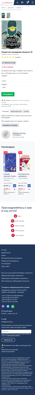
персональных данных (13, 335)
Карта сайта (5, 266)
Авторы (4, 250)
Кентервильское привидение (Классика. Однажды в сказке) (24, 175)
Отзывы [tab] (26, 111)
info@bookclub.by (7, 322)
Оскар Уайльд (22, 178)
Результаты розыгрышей (9, 349)
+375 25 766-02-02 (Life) (9, 301)
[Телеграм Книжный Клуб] (8, 306)
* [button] (14, 190)
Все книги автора (18, 137)
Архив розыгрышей (7, 351)
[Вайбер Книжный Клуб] (3, 306)
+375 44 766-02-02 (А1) (9, 299)
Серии (3, 255)
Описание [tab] (5, 111)
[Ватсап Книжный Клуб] (12, 306)
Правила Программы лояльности (12, 275)
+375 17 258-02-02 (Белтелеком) (12, 295)
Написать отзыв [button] (9, 62)
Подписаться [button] (8, 340)
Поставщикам (6, 263)
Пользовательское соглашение (11, 258)
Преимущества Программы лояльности (14, 278)
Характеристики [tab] (16, 111)
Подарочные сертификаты (10, 261)
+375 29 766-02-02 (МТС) (9, 297)
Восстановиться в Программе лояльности (15, 281)
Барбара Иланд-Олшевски (10, 54)
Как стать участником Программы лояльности (16, 273)
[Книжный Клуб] (7, 2)
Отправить (8, 94)
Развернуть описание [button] (10, 125)
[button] (32, 2)
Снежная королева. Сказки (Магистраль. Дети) (10, 175)
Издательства (6, 252)
